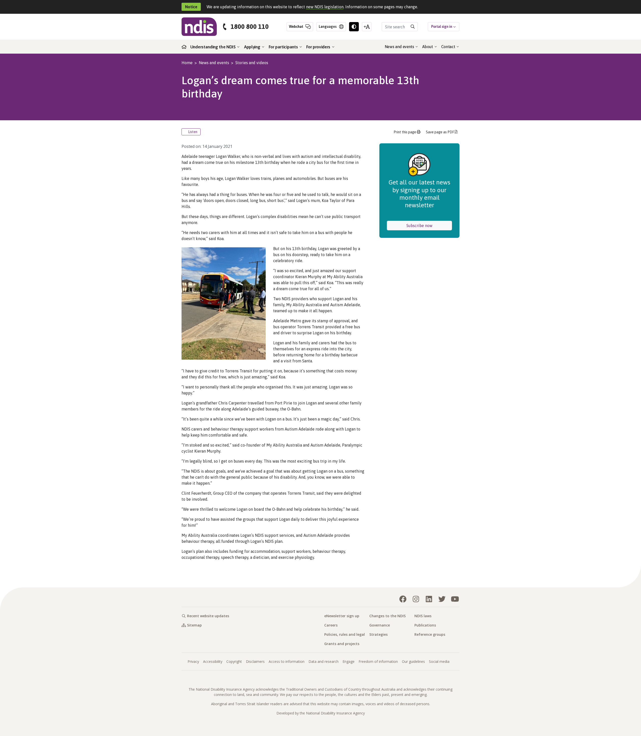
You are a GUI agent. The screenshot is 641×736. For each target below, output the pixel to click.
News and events (400, 46)
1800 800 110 (250, 26)
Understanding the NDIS (213, 46)
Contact (448, 46)
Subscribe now (429, 225)
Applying (252, 46)
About (428, 46)
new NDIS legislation (325, 7)
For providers (318, 46)
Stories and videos (251, 62)
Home (187, 62)
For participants (284, 46)
